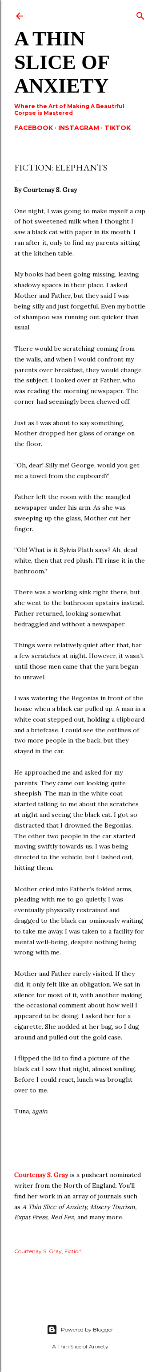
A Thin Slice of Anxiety (61, 62)
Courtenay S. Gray (41, 1175)
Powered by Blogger (87, 1329)
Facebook (33, 128)
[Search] (140, 14)
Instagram (78, 128)
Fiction (73, 1251)
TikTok (117, 128)
